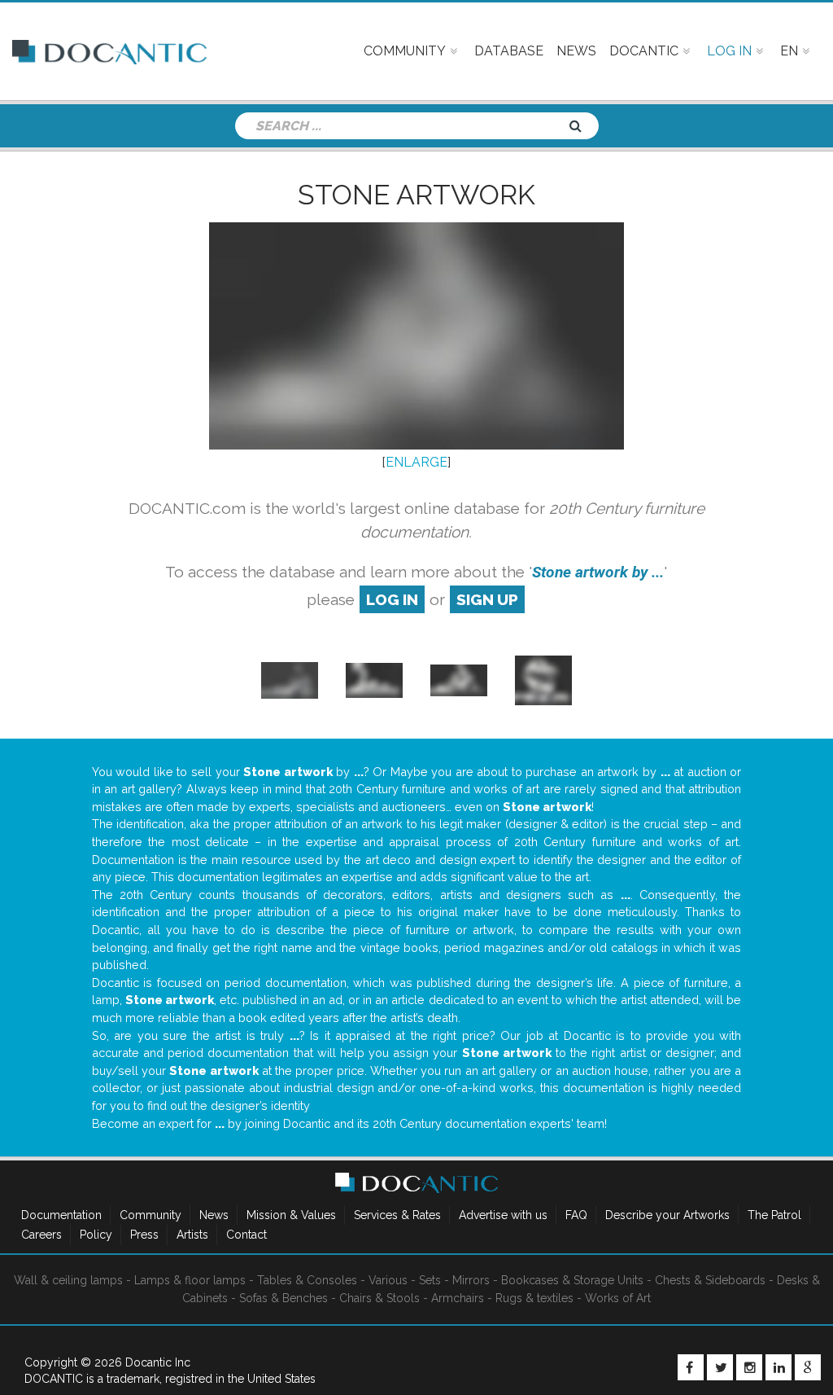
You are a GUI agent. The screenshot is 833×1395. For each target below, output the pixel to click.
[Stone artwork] (289, 679)
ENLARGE (416, 462)
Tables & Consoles (307, 1280)
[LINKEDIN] (778, 1367)
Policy (96, 1234)
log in (392, 599)
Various (388, 1280)
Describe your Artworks (667, 1215)
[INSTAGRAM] (749, 1367)
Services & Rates (397, 1215)
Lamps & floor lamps (190, 1280)
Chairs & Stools (379, 1298)
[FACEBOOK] (691, 1367)
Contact (246, 1234)
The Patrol (774, 1215)
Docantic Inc (157, 1362)
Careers (41, 1234)
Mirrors (471, 1280)
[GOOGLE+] (808, 1367)
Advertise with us (503, 1215)
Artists (192, 1234)
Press (144, 1234)
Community (150, 1215)
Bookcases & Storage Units (572, 1280)
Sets (430, 1280)
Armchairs (457, 1298)
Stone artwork (416, 194)
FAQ (576, 1215)
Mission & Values (291, 1215)
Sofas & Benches (283, 1298)
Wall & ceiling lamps (68, 1280)
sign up (487, 599)
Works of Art (618, 1298)
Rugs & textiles (534, 1298)
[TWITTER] (720, 1367)
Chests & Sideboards (710, 1280)
